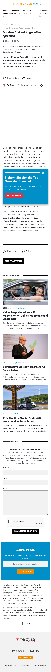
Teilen (28, 78)
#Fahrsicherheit (19, 308)
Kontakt (34, 650)
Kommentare (13, 78)
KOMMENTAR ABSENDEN (25, 531)
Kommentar (7, 488)
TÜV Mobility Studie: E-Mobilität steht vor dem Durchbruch (23, 420)
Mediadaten (18, 650)
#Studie (16, 414)
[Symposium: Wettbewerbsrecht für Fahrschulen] (25, 346)
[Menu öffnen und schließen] (4, 4)
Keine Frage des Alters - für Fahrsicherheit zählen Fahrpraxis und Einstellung (25, 315)
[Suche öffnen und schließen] (40, 4)
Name (5, 478)
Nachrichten (14, 24)
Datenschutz (25, 666)
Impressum (8, 666)
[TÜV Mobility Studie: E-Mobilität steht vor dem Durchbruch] (25, 397)
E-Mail (5, 468)
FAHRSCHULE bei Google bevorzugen (23, 85)
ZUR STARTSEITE (13, 261)
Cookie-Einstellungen (40, 666)
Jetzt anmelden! (14, 195)
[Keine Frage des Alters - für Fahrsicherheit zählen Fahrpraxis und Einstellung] (25, 292)
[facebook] (22, 623)
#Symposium (18, 363)
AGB (16, 666)
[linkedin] (28, 623)
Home (5, 24)
